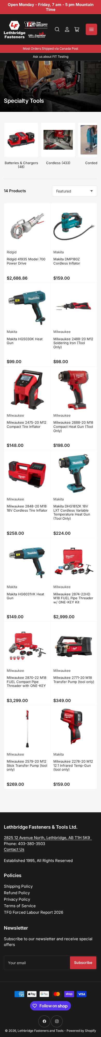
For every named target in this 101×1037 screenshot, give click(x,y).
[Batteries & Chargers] (21, 139)
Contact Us (14, 849)
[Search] (57, 29)
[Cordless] (58, 139)
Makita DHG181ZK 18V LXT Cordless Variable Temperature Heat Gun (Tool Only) (71, 512)
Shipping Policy (18, 886)
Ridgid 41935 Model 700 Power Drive (26, 261)
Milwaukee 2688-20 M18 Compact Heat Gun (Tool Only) (73, 426)
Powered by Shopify (81, 1031)
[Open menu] (91, 29)
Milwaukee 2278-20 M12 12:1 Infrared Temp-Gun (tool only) (73, 765)
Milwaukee (62, 332)
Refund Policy (17, 892)
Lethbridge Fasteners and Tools (40, 1031)
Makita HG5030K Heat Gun (24, 341)
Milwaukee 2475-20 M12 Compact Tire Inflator (26, 424)
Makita (58, 252)
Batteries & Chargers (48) (21, 165)
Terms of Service (20, 905)
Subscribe (83, 962)
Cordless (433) (58, 163)
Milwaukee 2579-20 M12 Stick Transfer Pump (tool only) (27, 765)
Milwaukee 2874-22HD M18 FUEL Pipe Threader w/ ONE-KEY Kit (73, 598)
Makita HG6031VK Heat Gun (25, 596)
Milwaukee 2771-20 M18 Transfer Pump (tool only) (73, 679)
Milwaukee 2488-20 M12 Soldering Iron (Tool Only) (73, 343)
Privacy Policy (17, 899)
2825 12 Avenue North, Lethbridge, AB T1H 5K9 (48, 837)
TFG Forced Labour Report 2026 (33, 912)
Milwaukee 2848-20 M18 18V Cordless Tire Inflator (27, 508)
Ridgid (12, 252)
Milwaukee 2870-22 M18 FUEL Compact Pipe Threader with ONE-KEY (26, 681)
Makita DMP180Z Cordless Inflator (66, 261)
